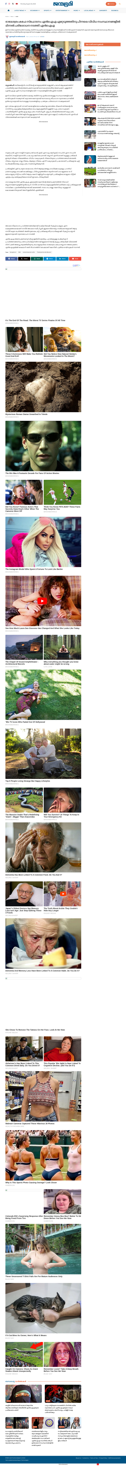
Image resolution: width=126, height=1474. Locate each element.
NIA (20, 252)
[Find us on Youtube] (17, 4)
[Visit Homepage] (63, 4)
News (12, 16)
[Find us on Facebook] (5, 4)
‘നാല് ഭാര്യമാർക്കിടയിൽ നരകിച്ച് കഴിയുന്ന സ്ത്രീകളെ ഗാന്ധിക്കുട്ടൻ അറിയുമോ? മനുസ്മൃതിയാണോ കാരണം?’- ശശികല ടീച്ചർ (108, 184)
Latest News (19, 10)
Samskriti (103, 10)
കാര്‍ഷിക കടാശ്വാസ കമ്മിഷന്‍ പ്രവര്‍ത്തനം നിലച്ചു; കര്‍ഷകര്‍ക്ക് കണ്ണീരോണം (109, 170)
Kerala (9, 1427)
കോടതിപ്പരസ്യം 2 (90, 55)
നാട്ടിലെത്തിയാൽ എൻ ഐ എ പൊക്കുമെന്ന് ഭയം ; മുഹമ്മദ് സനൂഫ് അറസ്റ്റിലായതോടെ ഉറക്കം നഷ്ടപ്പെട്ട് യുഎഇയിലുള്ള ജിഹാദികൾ (69, 1436)
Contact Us (85, 1458)
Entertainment (62, 10)
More (76, 10)
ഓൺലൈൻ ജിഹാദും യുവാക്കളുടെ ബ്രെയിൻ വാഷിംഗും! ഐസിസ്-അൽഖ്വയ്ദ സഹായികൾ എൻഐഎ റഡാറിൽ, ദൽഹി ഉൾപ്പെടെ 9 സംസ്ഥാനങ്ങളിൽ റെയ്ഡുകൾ (42, 1438)
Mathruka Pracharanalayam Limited (15, 1458)
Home (7, 16)
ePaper (111, 4)
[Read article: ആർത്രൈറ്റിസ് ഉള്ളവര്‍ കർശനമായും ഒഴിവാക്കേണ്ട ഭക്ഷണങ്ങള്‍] (90, 159)
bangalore (13, 252)
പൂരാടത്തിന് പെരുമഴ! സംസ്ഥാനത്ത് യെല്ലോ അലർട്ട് (108, 132)
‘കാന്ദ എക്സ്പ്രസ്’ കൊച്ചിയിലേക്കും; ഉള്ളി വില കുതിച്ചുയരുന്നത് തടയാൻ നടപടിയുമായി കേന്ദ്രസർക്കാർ (109, 69)
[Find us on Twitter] (13, 4)
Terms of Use (94, 1458)
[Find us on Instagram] (9, 4)
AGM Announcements (114, 1458)
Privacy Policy (103, 1458)
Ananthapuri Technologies (21, 1460)
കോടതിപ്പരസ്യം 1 (90, 50)
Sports (47, 10)
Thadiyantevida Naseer (44, 252)
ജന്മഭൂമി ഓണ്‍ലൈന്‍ (17, 36)
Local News (88, 10)
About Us (78, 1458)
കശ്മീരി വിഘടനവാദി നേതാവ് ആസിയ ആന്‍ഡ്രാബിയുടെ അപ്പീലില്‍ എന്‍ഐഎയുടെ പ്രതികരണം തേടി (22, 1407)
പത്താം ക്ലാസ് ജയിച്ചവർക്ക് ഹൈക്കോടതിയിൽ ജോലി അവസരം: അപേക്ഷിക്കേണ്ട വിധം (108, 95)
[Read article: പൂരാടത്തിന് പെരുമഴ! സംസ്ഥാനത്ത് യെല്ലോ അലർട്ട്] (90, 134)
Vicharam (34, 10)
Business (114, 10)
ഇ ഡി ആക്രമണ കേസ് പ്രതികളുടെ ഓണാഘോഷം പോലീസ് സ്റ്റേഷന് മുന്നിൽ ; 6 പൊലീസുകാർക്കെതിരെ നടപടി (109, 108)
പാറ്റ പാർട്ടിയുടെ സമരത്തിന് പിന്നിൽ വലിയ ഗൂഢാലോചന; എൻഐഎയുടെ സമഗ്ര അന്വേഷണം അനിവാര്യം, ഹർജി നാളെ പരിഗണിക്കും (60, 1409)
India (17, 16)
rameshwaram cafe (29, 252)
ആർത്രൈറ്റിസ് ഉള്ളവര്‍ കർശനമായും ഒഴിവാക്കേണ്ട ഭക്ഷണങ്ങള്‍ (108, 158)
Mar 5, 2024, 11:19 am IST (33, 36)
